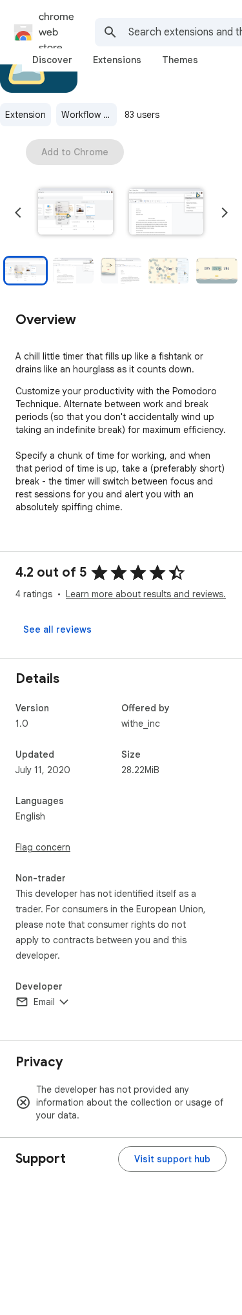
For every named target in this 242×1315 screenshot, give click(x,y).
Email (44, 1002)
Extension (25, 114)
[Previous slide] (18, 213)
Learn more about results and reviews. (146, 594)
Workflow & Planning (89, 114)
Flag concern (42, 847)
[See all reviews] (57, 629)
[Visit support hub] (172, 1159)
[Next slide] (224, 213)
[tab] (52, 60)
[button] (75, 212)
